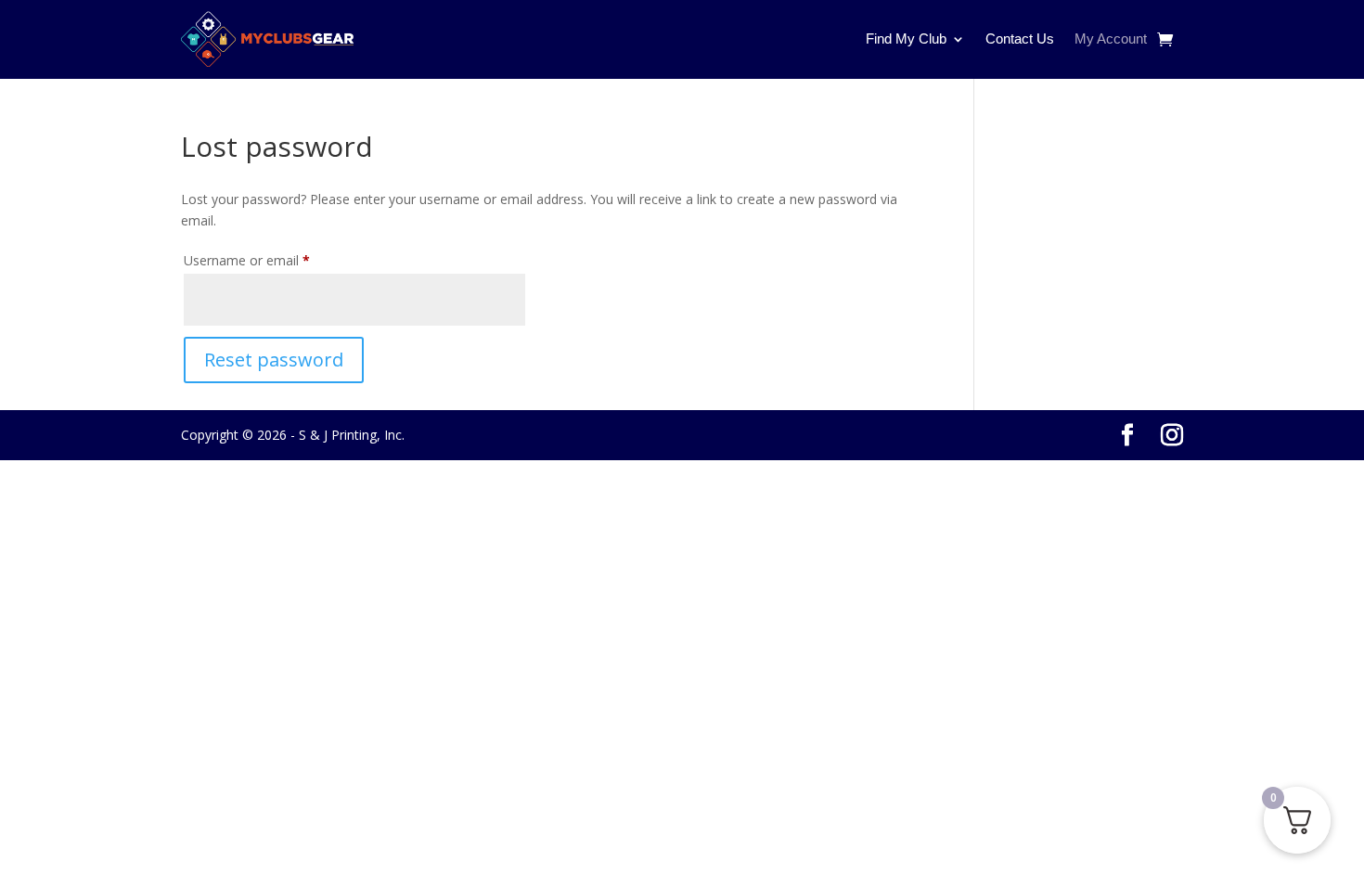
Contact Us (1019, 38)
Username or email (273, 260)
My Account (1110, 38)
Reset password (273, 359)
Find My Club (906, 38)
